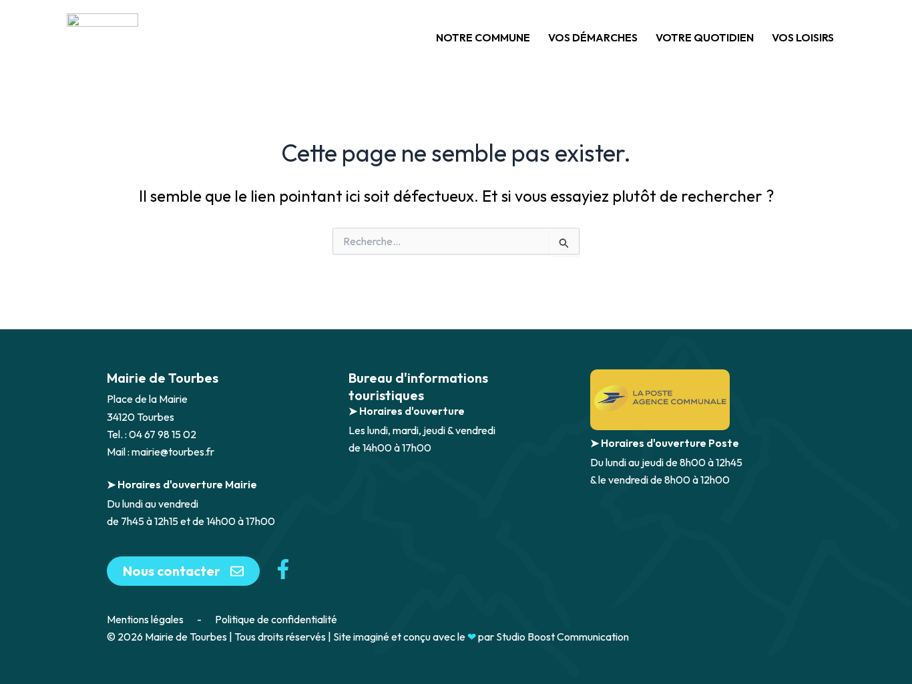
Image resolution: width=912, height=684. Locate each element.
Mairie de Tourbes (162, 377)
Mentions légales (145, 619)
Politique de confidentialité (276, 619)
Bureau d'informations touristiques (418, 386)
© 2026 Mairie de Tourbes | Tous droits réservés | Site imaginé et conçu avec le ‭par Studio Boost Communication (368, 636)
